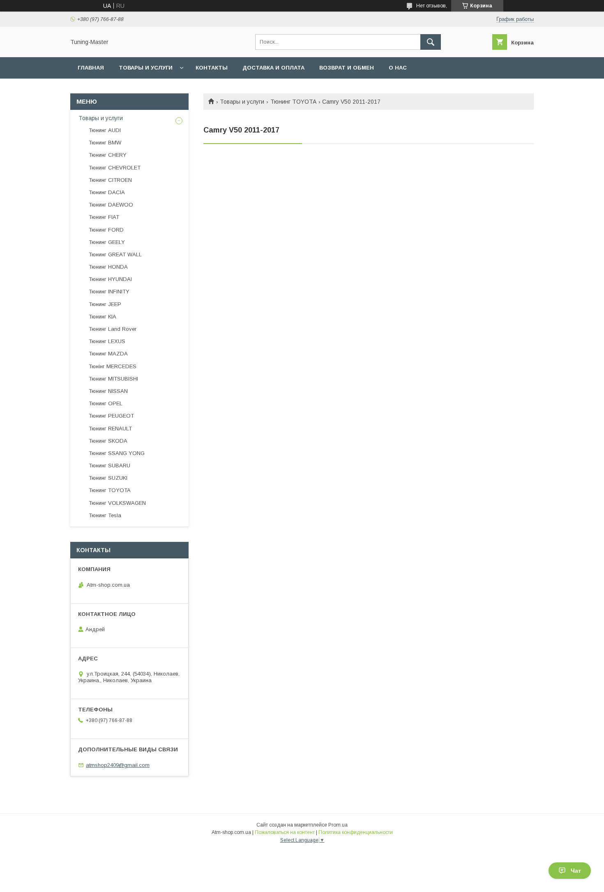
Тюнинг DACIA (107, 192)
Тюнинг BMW (105, 142)
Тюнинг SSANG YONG (117, 453)
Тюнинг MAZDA (108, 354)
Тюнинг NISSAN (108, 391)
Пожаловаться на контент (285, 832)
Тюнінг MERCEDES (112, 366)
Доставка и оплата (273, 68)
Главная (91, 68)
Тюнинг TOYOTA (293, 101)
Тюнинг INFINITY (109, 291)
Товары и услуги (146, 68)
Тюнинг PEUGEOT (111, 416)
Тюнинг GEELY (107, 242)
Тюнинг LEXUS (107, 341)
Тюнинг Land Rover (112, 329)
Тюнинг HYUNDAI (110, 279)
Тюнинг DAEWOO (111, 205)
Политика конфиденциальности (355, 832)
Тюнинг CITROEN (110, 180)
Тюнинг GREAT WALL (115, 254)
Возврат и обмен (346, 68)
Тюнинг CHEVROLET (115, 168)
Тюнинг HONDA (108, 267)
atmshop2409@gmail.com (118, 765)
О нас (398, 68)
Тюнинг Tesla (105, 515)
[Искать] (430, 42)
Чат (576, 870)
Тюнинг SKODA (108, 441)
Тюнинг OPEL (105, 403)
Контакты (212, 68)
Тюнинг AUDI (105, 130)
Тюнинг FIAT (104, 217)
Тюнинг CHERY (108, 155)
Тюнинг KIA (102, 317)
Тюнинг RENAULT (110, 428)
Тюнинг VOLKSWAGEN (117, 503)
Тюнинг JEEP (105, 304)
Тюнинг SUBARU (109, 465)
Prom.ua (338, 825)
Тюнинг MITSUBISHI (113, 379)
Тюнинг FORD (106, 230)
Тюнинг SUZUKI (108, 478)
